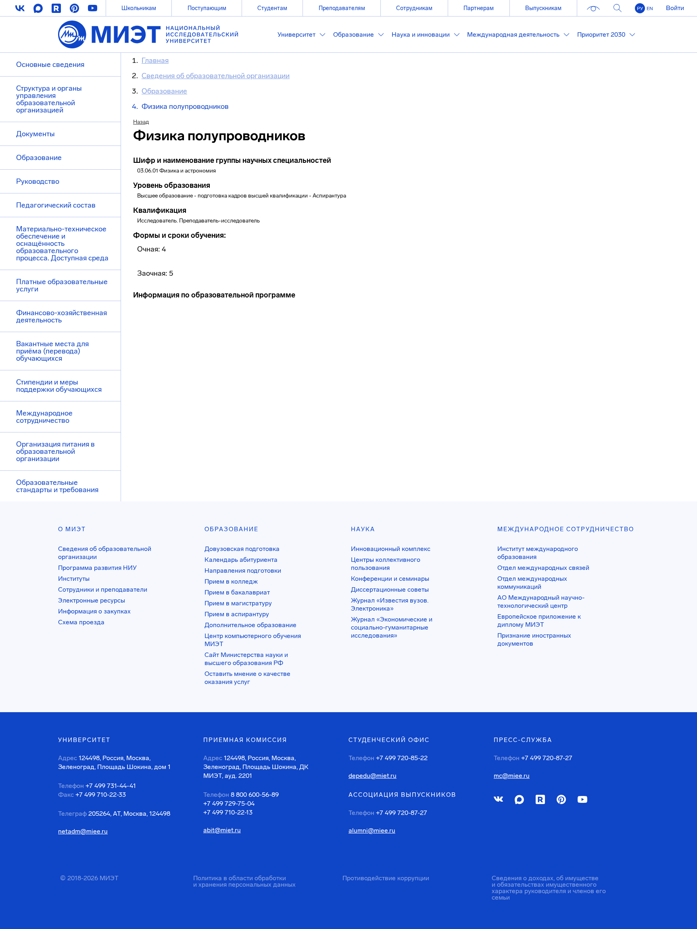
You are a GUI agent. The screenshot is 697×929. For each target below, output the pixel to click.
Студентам (272, 8)
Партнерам (478, 8)
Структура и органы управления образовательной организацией (49, 99)
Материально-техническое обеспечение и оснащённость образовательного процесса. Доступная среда (62, 243)
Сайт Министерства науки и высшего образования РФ (246, 659)
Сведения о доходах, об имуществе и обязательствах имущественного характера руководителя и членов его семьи (549, 887)
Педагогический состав (56, 205)
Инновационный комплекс (390, 549)
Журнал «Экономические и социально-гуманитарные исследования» (391, 627)
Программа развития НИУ (97, 568)
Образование (39, 157)
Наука (363, 529)
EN (650, 8)
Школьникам (138, 8)
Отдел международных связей (543, 568)
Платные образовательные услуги (62, 285)
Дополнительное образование (250, 625)
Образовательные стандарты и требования (57, 486)
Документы (35, 133)
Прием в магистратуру (238, 603)
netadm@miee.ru (83, 831)
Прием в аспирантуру (237, 614)
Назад (141, 121)
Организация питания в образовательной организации (55, 451)
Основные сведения (50, 64)
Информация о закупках (94, 611)
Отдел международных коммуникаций (532, 582)
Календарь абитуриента (241, 559)
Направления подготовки (243, 570)
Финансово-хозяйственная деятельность (61, 316)
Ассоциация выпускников (402, 794)
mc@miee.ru (512, 776)
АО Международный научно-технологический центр (540, 601)
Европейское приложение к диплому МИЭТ (539, 620)
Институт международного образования (537, 553)
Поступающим (207, 8)
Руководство (37, 181)
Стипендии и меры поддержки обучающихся (59, 386)
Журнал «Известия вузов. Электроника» (389, 604)
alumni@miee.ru (371, 830)
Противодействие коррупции (385, 878)
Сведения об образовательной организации (104, 553)
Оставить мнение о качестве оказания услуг (247, 678)
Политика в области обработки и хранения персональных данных (244, 881)
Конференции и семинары (390, 578)
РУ (640, 8)
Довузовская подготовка (242, 549)
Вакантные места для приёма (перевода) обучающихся (52, 351)
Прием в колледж (231, 581)
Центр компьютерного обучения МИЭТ (253, 640)
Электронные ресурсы (91, 600)
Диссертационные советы (390, 589)
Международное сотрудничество (44, 417)
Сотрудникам (414, 8)
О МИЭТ (72, 529)
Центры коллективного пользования (385, 564)
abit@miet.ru (222, 830)
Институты (74, 578)
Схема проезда (81, 622)
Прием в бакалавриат (237, 592)
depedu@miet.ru (372, 776)
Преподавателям (342, 8)
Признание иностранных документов (534, 639)
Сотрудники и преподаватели (102, 589)
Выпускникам (543, 8)
